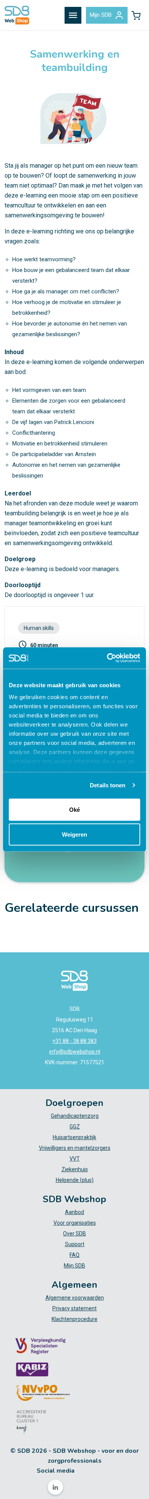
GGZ (75, 1126)
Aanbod (74, 1212)
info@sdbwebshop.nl (74, 1052)
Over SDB (74, 1233)
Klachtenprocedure (74, 1319)
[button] (136, 15)
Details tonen (107, 785)
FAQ (74, 1255)
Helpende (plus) (75, 1180)
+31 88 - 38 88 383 (74, 1041)
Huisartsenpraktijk (74, 1137)
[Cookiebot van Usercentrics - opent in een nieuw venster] (107, 658)
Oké (74, 809)
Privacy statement (74, 1308)
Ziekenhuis (75, 1169)
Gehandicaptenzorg (75, 1116)
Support (74, 1244)
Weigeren (74, 834)
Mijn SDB (101, 14)
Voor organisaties (74, 1223)
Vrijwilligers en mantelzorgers (74, 1148)
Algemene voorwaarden (74, 1298)
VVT (75, 1159)
